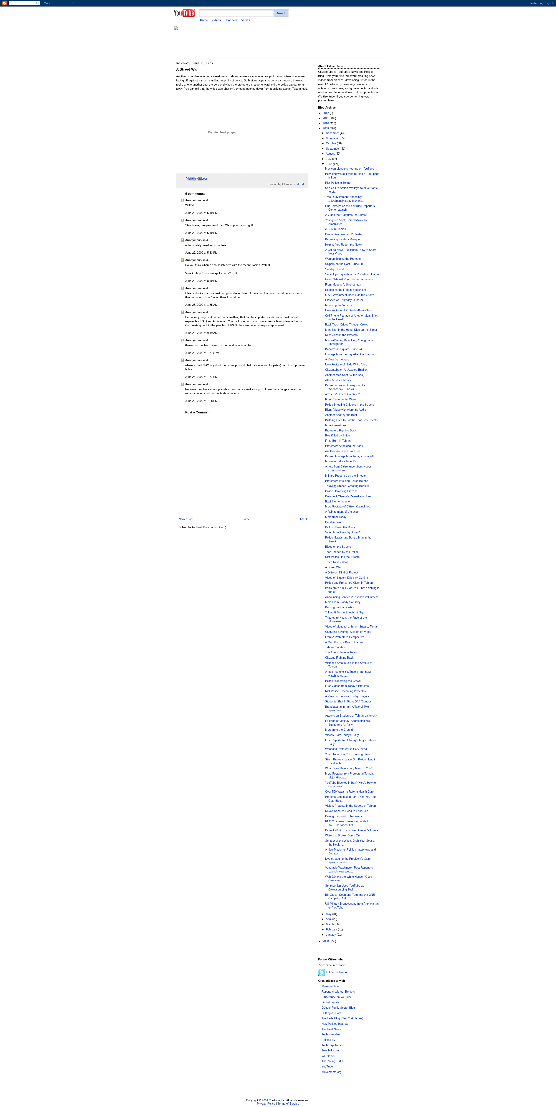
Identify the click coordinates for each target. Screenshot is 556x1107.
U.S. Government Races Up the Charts (349, 295)
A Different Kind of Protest (341, 572)
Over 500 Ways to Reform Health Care (349, 791)
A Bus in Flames (335, 229)
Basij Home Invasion (338, 501)
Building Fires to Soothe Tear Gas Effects (351, 420)
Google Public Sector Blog (338, 1007)
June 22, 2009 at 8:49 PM (201, 281)
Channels (231, 20)
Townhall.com (330, 1050)
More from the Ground (339, 729)
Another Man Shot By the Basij (344, 375)
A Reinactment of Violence (342, 511)
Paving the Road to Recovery (343, 816)
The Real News (331, 1029)
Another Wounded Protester (342, 451)
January (331, 934)
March (330, 924)
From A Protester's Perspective (344, 637)
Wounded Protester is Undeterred (346, 749)
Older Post (305, 519)
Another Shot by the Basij (341, 414)
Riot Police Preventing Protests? (345, 691)
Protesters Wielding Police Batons (346, 480)
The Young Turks (332, 1061)
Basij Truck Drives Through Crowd (346, 324)
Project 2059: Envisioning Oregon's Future (351, 830)
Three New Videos (336, 562)
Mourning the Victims (338, 305)
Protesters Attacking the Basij (344, 446)
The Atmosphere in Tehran (341, 652)
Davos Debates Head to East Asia (346, 811)
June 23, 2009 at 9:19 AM (201, 333)
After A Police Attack (338, 380)
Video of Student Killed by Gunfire (346, 577)
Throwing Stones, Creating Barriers (347, 485)
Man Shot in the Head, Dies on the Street (351, 329)
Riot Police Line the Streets (342, 556)
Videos (216, 20)
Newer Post (186, 519)
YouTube (327, 1066)
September (333, 148)
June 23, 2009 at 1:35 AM (201, 304)
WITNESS (328, 1055)
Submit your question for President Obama (352, 274)
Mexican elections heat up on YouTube (349, 168)
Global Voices (330, 1002)
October (331, 143)
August (331, 153)
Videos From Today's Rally (342, 735)
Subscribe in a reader (332, 965)
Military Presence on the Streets (345, 475)
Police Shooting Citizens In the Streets (349, 404)
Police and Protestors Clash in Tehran (349, 582)
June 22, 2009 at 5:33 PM (201, 252)
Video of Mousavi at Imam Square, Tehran (351, 626)
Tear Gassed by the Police (342, 552)
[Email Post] (305, 184)
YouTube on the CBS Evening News (348, 754)
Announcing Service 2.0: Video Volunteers (351, 597)
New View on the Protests (341, 335)
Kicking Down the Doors (340, 527)
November (333, 138)
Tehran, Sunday (335, 647)
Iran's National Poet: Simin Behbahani (349, 279)
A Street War (187, 69)
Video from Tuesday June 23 (343, 532)
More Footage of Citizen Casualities (347, 506)
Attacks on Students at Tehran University (351, 715)
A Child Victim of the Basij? (342, 394)
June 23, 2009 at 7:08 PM (201, 401)
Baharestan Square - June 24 (343, 349)
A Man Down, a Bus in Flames (344, 642)
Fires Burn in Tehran (338, 440)
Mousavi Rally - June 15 (340, 461)
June (329, 164)
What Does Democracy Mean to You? (348, 768)
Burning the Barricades (339, 607)
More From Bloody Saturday (343, 602)
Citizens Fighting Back (339, 657)
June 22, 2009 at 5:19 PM (201, 213)
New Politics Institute (335, 1023)
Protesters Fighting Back (340, 430)
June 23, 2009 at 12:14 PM (202, 353)
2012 (326, 113)
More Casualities (335, 425)
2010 (326, 123)
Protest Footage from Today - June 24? (349, 456)
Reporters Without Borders (338, 991)
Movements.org (331, 986)
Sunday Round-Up (336, 269)
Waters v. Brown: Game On (342, 835)
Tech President (331, 1034)
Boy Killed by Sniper (338, 435)
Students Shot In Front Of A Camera (348, 701)
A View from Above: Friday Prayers (347, 696)
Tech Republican (332, 1045)
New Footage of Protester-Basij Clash (348, 310)
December (333, 133)
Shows (245, 20)
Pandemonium (334, 522)
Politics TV (329, 1039)
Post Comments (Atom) (211, 527)
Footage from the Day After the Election (350, 354)
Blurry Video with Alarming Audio (345, 409)
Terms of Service (288, 1103)
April (329, 919)
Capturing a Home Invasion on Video (348, 631)
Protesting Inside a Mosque (342, 239)
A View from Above (337, 359)
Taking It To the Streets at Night (345, 612)
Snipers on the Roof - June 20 (344, 264)
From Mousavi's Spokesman (343, 284)
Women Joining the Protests (343, 258)
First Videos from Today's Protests (347, 685)
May (329, 914)
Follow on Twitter (336, 972)
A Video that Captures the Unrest (346, 214)
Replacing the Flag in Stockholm (345, 289)
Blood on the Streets (338, 546)
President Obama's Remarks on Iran (348, 496)
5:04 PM (298, 184)
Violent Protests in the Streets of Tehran (350, 805)
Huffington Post (331, 1013)
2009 (326, 128)
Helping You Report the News (343, 244)
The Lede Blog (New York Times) (342, 1018)
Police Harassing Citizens (341, 491)
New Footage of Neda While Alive (346, 364)
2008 (326, 941)
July (329, 158)
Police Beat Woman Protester (343, 234)
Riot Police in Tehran (338, 182)
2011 (326, 118)
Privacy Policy (266, 1103)
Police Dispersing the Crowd (343, 680)
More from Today (335, 517)
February (332, 929)
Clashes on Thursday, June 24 (344, 300)
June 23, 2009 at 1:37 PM (201, 376)
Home (204, 20)
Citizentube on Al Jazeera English (346, 369)
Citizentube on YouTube (337, 997)
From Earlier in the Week (340, 399)
